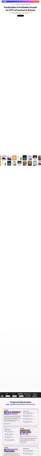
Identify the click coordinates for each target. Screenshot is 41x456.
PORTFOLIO (26, 1)
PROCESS (20, 1)
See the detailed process (7, 423)
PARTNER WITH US (36, 1)
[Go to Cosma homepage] (5, 1)
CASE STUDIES (30, 1)
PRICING (23, 1)
